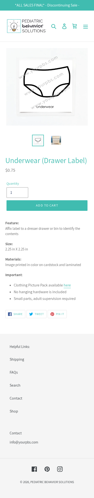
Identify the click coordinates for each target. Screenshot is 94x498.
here (67, 285)
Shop (14, 411)
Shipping (17, 359)
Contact (16, 398)
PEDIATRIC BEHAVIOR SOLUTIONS (52, 482)
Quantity (13, 183)
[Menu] (85, 26)
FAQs (14, 372)
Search (15, 385)
